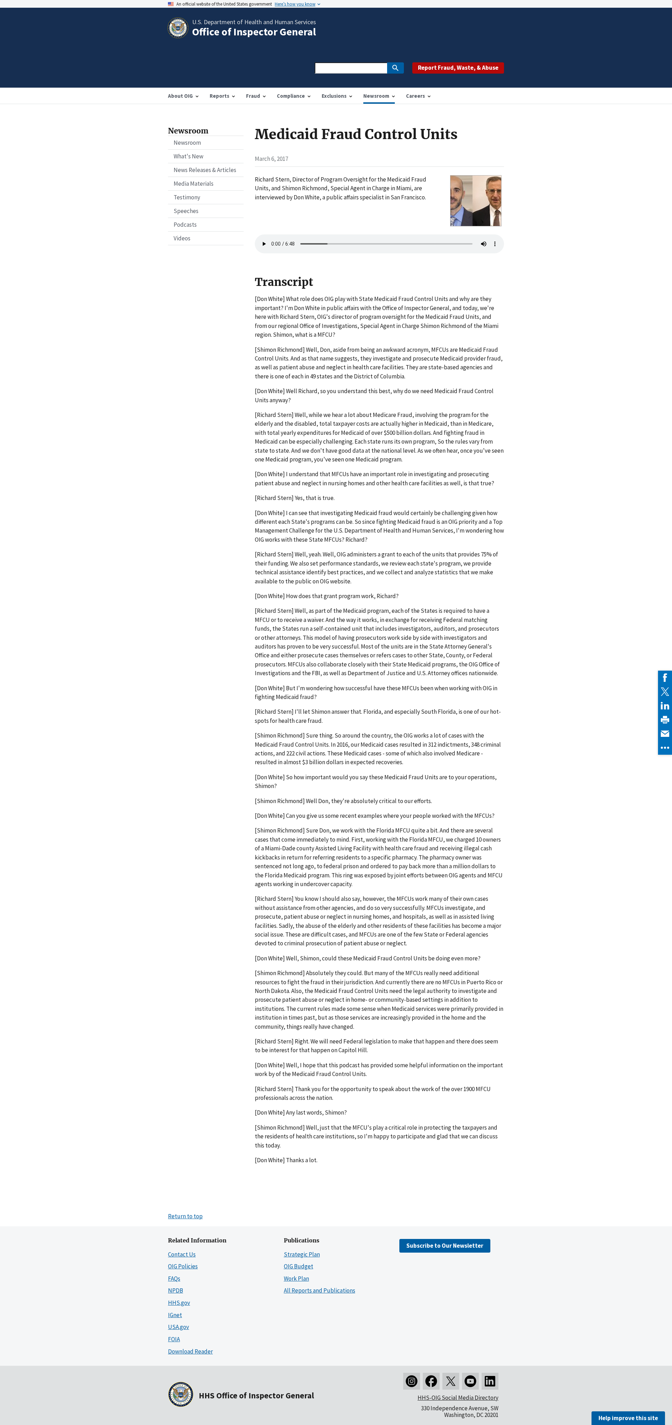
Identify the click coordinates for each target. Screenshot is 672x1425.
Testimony (187, 197)
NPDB (175, 1290)
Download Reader (190, 1351)
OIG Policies (183, 1266)
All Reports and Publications (319, 1290)
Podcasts (185, 224)
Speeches (186, 211)
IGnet (175, 1315)
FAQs (174, 1278)
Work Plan (296, 1278)
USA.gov (178, 1327)
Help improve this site (628, 1418)
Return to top (185, 1216)
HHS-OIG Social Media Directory (458, 1398)
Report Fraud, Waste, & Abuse (458, 67)
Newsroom (187, 142)
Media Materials (194, 183)
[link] (665, 678)
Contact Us (182, 1254)
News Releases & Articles (205, 170)
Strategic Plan (302, 1254)
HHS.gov (179, 1303)
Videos (182, 238)
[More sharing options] (665, 748)
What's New (188, 156)
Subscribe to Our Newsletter (444, 1245)
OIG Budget (298, 1266)
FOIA (174, 1339)
